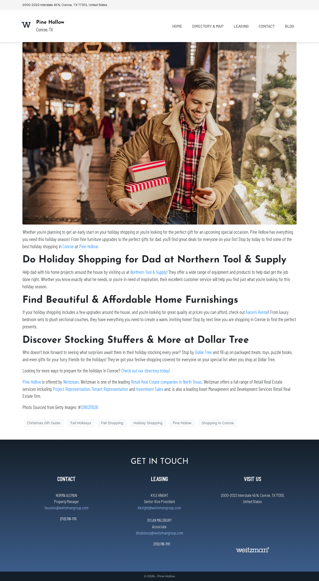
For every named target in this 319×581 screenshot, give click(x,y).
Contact (267, 26)
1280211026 (89, 407)
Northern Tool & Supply (148, 272)
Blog (289, 26)
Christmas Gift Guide (43, 423)
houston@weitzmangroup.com (66, 507)
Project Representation (71, 389)
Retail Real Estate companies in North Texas (166, 382)
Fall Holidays (81, 423)
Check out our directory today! (145, 370)
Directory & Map (208, 26)
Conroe (68, 246)
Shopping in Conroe (218, 423)
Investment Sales (149, 389)
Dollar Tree (203, 352)
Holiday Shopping (148, 423)
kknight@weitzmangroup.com (159, 507)
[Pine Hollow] (26, 25)
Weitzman (71, 382)
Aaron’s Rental (257, 312)
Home (177, 26)
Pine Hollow (50, 22)
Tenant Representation (110, 389)
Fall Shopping (112, 423)
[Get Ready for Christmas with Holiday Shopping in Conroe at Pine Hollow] (159, 132)
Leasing (241, 26)
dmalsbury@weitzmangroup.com (159, 532)
